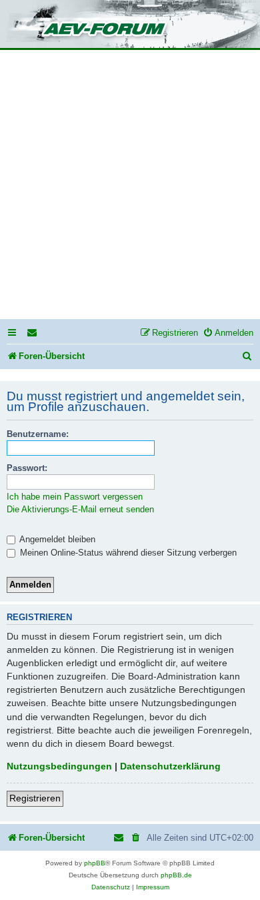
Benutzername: (38, 434)
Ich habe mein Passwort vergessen (75, 497)
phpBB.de (176, 875)
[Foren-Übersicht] (130, 25)
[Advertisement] (130, 186)
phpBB (94, 863)
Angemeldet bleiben (56, 539)
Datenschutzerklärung (170, 766)
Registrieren (35, 798)
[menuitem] (33, 332)
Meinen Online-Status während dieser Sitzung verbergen (127, 553)
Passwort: (27, 468)
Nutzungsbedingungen (59, 766)
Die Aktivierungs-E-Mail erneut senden (80, 509)
